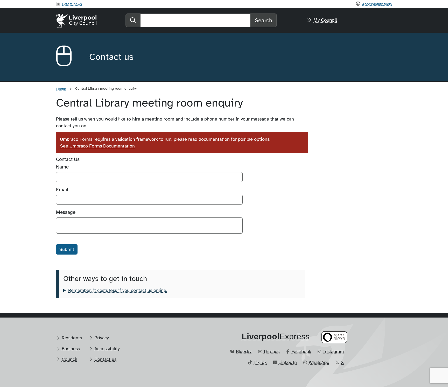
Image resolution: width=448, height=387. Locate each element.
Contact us (105, 359)
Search (263, 20)
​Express (276, 336)
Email (62, 190)
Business (71, 348)
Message (65, 212)
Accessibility (107, 348)
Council (69, 359)
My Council (325, 20)
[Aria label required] (68, 57)
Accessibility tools (377, 4)
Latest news (72, 4)
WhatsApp (319, 362)
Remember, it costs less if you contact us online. (117, 290)
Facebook (301, 351)
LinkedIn (287, 362)
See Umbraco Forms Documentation (97, 146)
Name (62, 167)
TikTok (260, 362)
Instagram (333, 351)
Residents (72, 338)
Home (61, 88)
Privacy (101, 338)
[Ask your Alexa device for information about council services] (334, 337)
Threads (271, 351)
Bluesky (243, 351)
